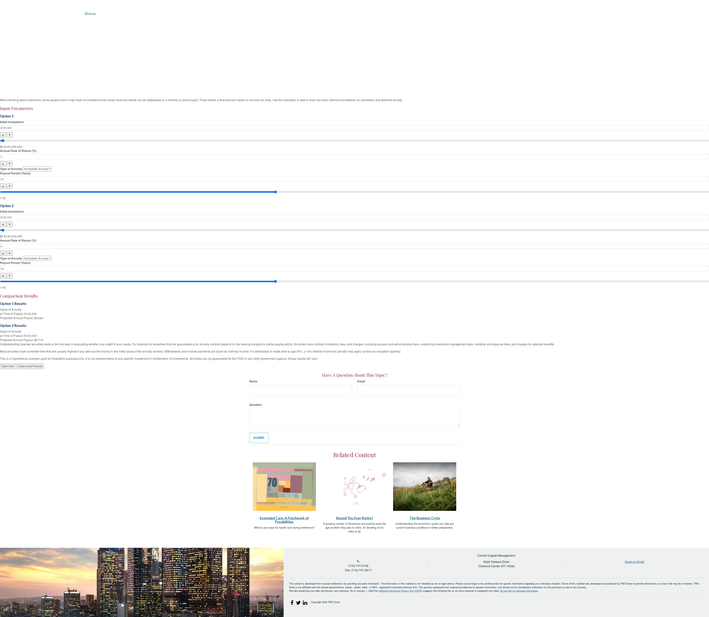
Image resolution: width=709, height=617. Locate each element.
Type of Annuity (11, 169)
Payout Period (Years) (15, 173)
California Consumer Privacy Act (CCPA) (400, 590)
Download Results (30, 366)
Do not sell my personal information (519, 590)
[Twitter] (680, 13)
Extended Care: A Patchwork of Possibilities (284, 520)
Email (361, 381)
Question (255, 405)
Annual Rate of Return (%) (18, 151)
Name (253, 381)
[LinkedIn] (687, 13)
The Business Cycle (425, 518)
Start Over (8, 366)
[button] (632, 27)
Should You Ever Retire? (354, 518)
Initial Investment (12, 122)
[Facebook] (694, 13)
